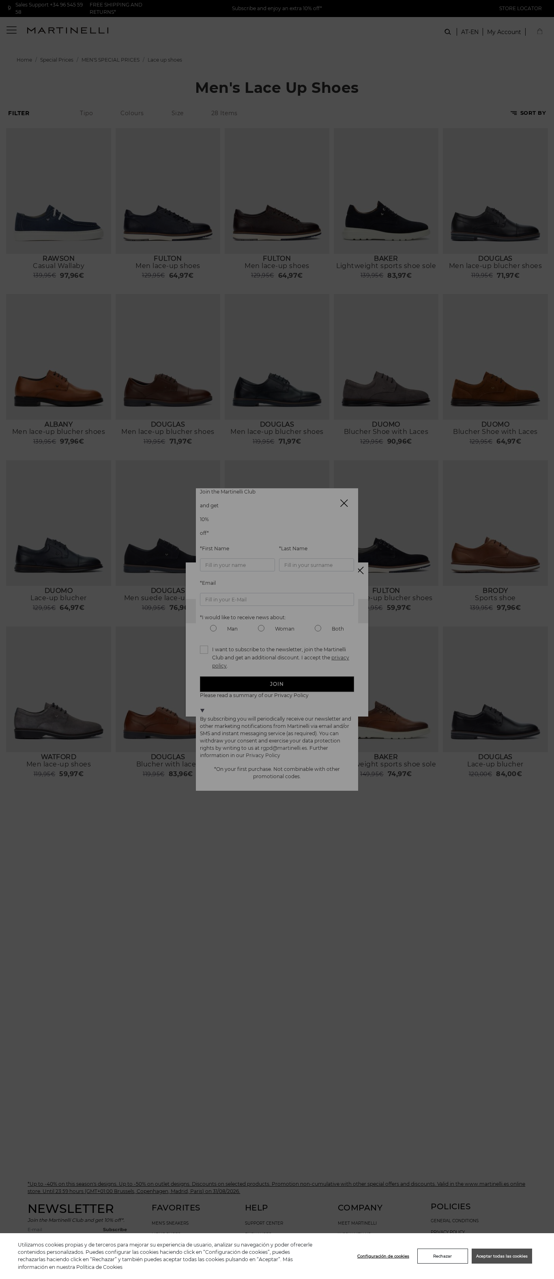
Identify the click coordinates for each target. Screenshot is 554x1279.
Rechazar (442, 1256)
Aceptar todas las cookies (502, 1256)
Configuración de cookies (383, 1256)
